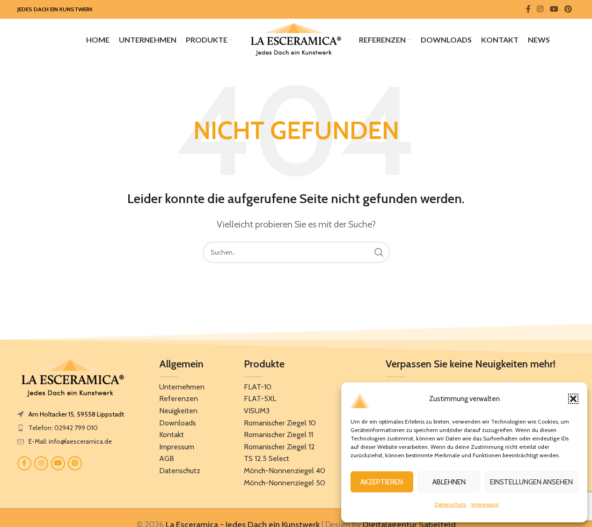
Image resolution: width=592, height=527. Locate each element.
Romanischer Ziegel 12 (279, 446)
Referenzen (178, 398)
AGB (166, 458)
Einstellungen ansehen (531, 482)
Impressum (485, 504)
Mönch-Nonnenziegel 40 (284, 470)
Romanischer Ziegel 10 (280, 422)
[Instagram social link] (540, 9)
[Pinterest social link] (568, 9)
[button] (573, 398)
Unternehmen (182, 386)
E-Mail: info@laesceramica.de (70, 441)
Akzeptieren (381, 482)
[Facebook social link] (528, 9)
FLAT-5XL (260, 398)
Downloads (177, 422)
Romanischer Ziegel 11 (278, 434)
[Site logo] (296, 39)
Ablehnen (449, 482)
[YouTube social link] (554, 9)
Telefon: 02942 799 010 (63, 428)
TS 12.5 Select (266, 458)
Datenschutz (451, 504)
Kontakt (171, 434)
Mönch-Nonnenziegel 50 (284, 482)
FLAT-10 (257, 386)
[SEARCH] (379, 252)
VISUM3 (257, 410)
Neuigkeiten (178, 410)
